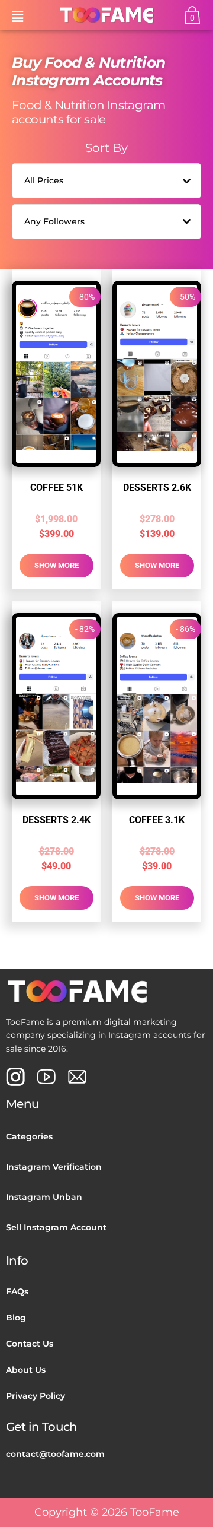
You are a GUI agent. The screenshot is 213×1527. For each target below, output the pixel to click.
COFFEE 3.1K (157, 820)
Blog (16, 1317)
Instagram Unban (44, 1197)
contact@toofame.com (55, 1454)
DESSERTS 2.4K (56, 820)
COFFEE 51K (56, 487)
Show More (56, 565)
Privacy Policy (35, 1396)
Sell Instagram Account (56, 1227)
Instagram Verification (54, 1166)
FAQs (17, 1291)
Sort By (106, 148)
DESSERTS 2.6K (157, 487)
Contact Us (29, 1343)
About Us (26, 1369)
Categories (29, 1136)
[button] (17, 15)
